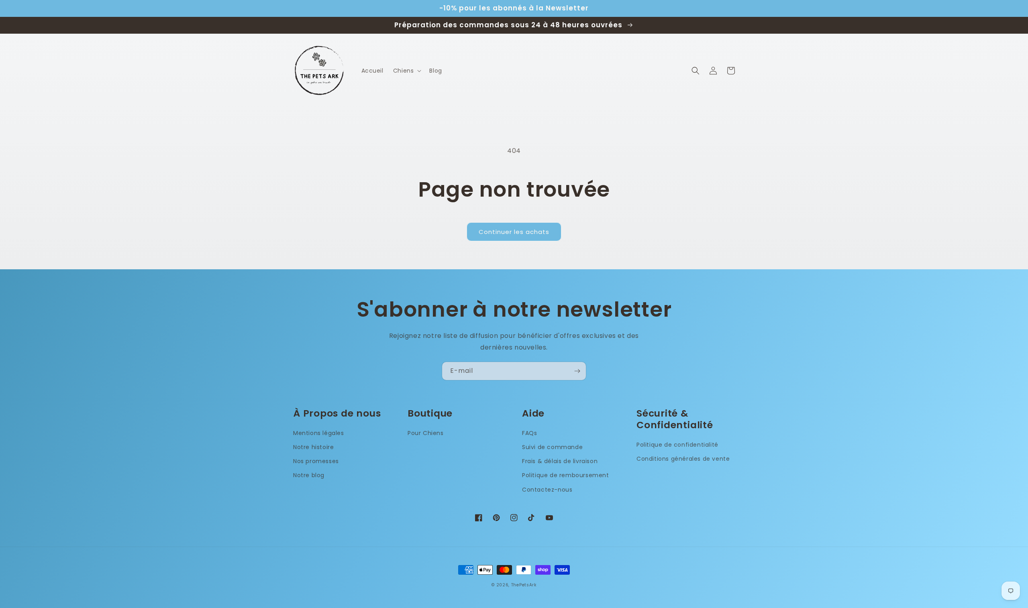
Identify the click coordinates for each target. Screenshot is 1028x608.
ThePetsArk (523, 585)
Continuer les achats (514, 232)
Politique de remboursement (565, 475)
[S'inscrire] (577, 371)
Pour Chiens (426, 433)
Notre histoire (313, 447)
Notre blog (308, 475)
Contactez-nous (547, 490)
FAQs (529, 433)
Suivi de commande (552, 447)
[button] (406, 70)
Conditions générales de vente (683, 459)
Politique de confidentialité (677, 445)
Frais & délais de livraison (560, 461)
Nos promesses (316, 461)
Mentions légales (318, 433)
